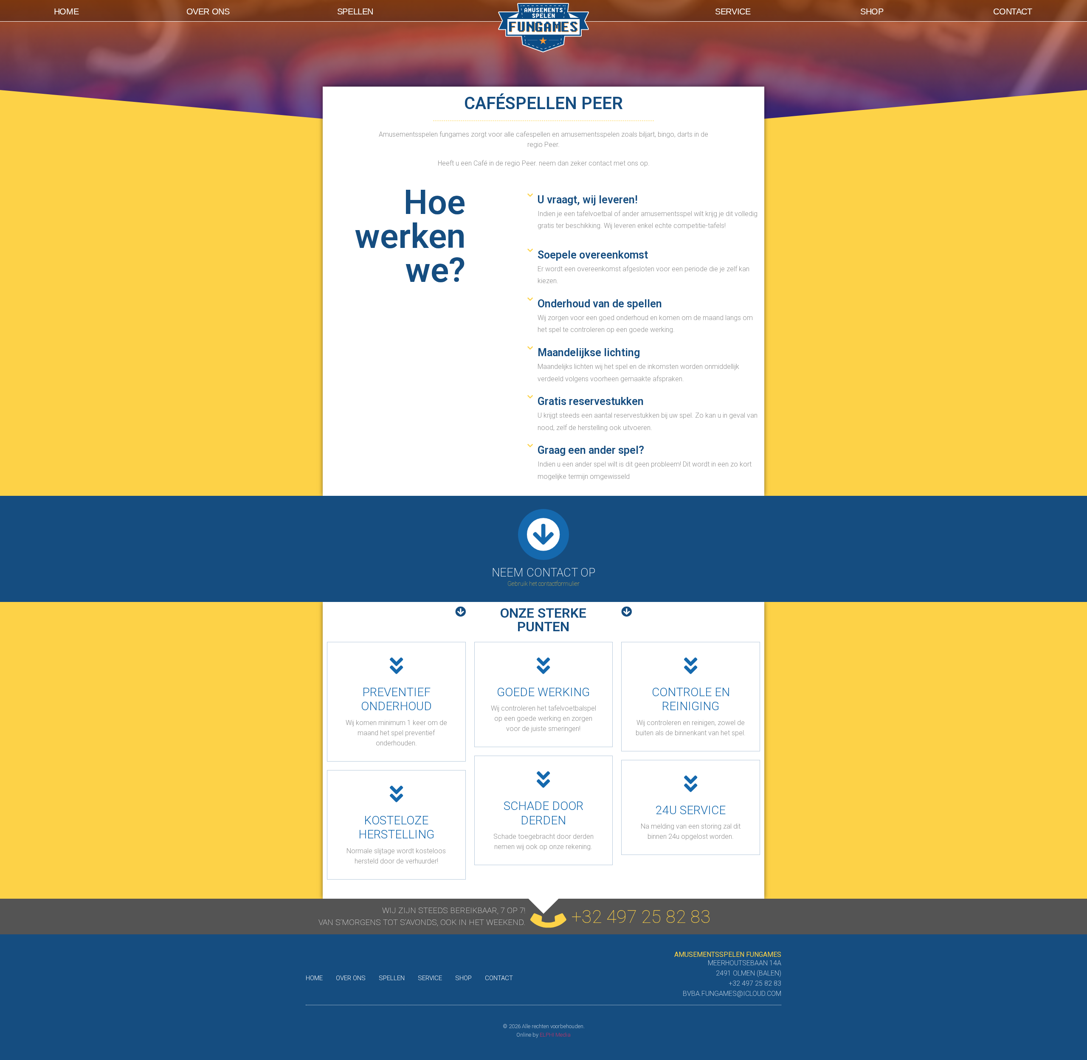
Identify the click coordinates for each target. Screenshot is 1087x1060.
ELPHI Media (555, 1035)
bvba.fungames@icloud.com (732, 994)
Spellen (355, 11)
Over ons (208, 11)
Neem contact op (543, 572)
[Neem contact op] (543, 534)
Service (732, 11)
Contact (1012, 11)
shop (871, 11)
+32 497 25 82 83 (641, 916)
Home (66, 11)
